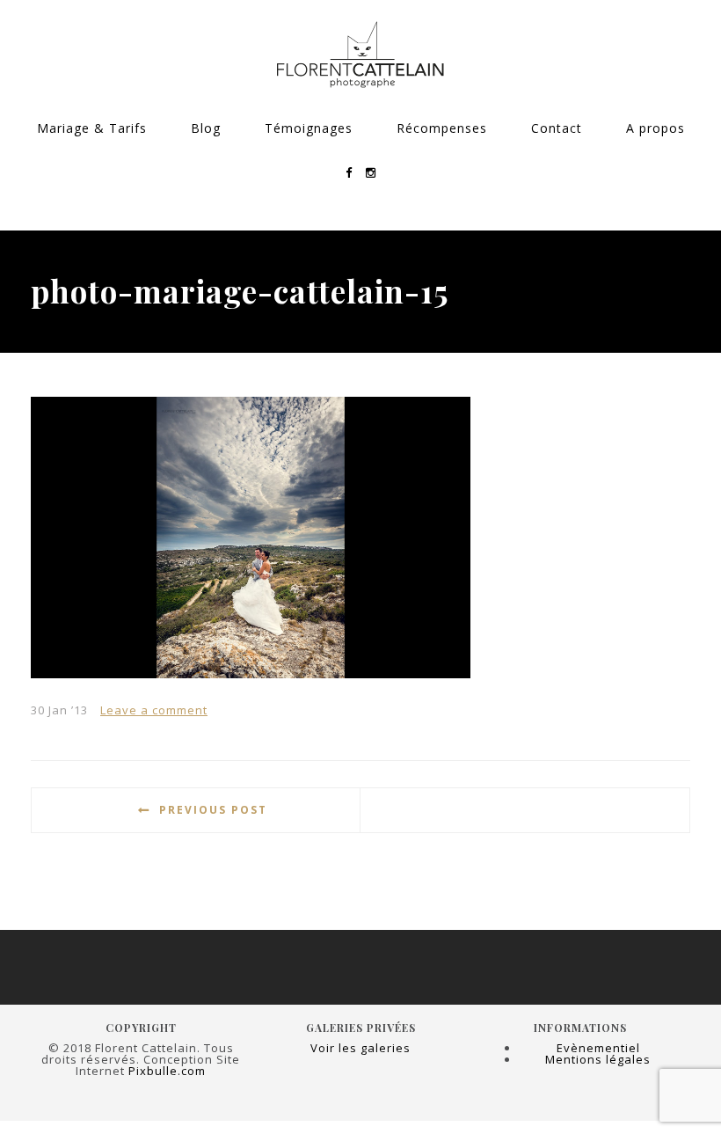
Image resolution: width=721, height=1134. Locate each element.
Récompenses (442, 128)
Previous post (213, 809)
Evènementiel (598, 1048)
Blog (206, 128)
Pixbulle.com (167, 1071)
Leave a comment (154, 710)
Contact (556, 128)
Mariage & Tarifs (92, 128)
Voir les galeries (360, 1048)
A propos (655, 128)
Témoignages (309, 128)
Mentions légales (598, 1059)
